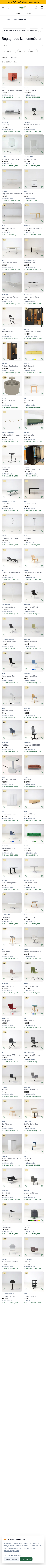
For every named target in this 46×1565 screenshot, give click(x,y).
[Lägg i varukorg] (19, 83)
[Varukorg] (42, 7)
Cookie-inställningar (14, 1555)
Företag (17, 13)
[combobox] (23, 45)
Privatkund (28, 13)
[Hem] (23, 7)
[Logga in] (36, 7)
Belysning (33, 30)
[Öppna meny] (2, 7)
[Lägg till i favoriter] (4, 83)
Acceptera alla (26, 1559)
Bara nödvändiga (11, 1559)
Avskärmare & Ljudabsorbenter (15, 30)
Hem (16, 19)
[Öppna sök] (7, 7)
